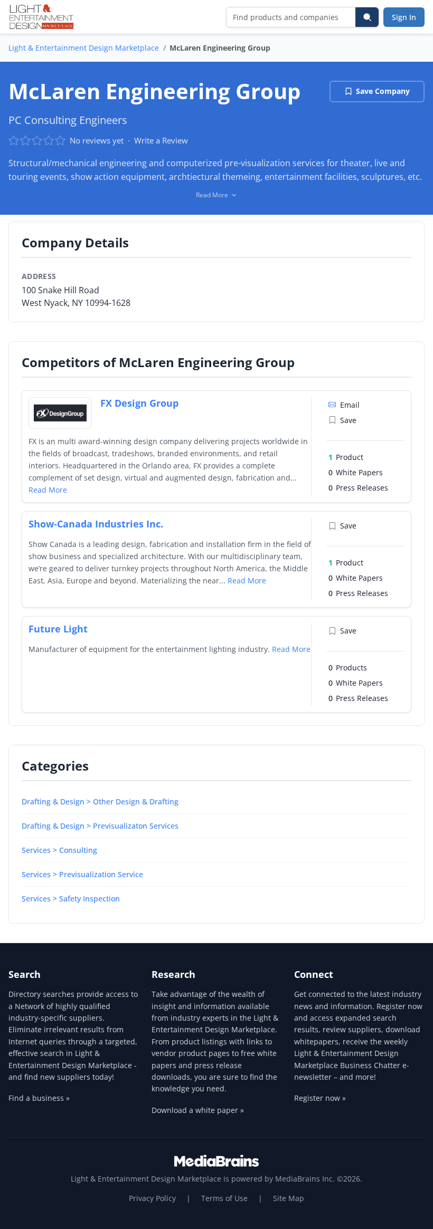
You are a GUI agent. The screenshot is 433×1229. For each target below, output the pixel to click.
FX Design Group (139, 403)
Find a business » (39, 1098)
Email (350, 405)
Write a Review (161, 140)
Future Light (58, 628)
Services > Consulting (59, 850)
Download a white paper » (198, 1110)
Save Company (383, 91)
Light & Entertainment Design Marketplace (83, 48)
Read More (48, 490)
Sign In (404, 17)
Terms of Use (224, 1198)
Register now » (320, 1098)
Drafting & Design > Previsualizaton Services (100, 826)
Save (348, 420)
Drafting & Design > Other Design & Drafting (100, 801)
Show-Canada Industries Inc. (96, 523)
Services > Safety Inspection (71, 899)
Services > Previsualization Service (82, 874)
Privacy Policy (152, 1198)
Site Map (288, 1198)
